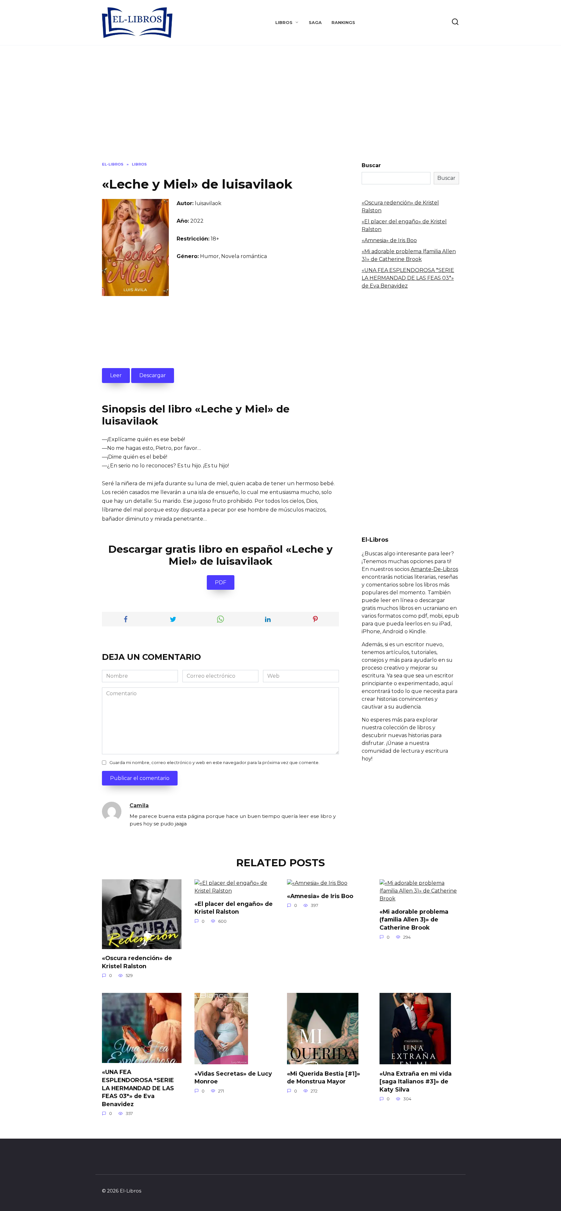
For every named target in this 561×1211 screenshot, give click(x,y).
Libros (284, 22)
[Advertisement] (280, 108)
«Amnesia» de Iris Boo (389, 240)
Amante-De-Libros (434, 569)
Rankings (343, 22)
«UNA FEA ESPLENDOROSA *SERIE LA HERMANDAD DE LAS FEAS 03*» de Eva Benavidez (408, 278)
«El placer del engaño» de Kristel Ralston (233, 907)
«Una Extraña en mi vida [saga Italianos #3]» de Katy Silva (416, 1081)
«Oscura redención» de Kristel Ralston (137, 962)
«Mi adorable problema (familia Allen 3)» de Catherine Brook (414, 919)
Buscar (371, 165)
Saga (315, 22)
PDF (220, 582)
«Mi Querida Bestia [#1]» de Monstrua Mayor (323, 1077)
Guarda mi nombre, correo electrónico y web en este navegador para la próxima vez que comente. (214, 762)
